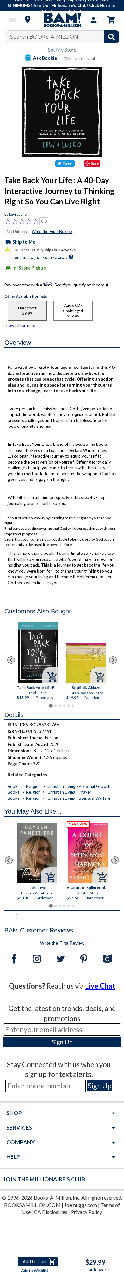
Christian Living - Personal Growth (78, 786)
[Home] (62, 20)
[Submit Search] (111, 36)
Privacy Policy (86, 1212)
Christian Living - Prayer (69, 792)
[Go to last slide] (11, 660)
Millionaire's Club (80, 58)
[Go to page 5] (68, 705)
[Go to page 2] (55, 705)
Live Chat (100, 986)
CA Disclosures (50, 1212)
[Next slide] (113, 660)
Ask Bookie (45, 58)
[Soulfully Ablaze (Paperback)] (86, 663)
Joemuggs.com (80, 1205)
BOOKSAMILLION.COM (32, 1205)
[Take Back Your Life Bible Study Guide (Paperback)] (39, 652)
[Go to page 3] (60, 705)
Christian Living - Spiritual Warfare (78, 798)
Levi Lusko (18, 214)
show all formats (19, 325)
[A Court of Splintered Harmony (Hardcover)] (88, 853)
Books (13, 786)
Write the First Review (52, 231)
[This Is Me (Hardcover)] (37, 853)
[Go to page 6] (73, 705)
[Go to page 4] (64, 705)
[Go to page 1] (50, 706)
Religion (33, 786)
